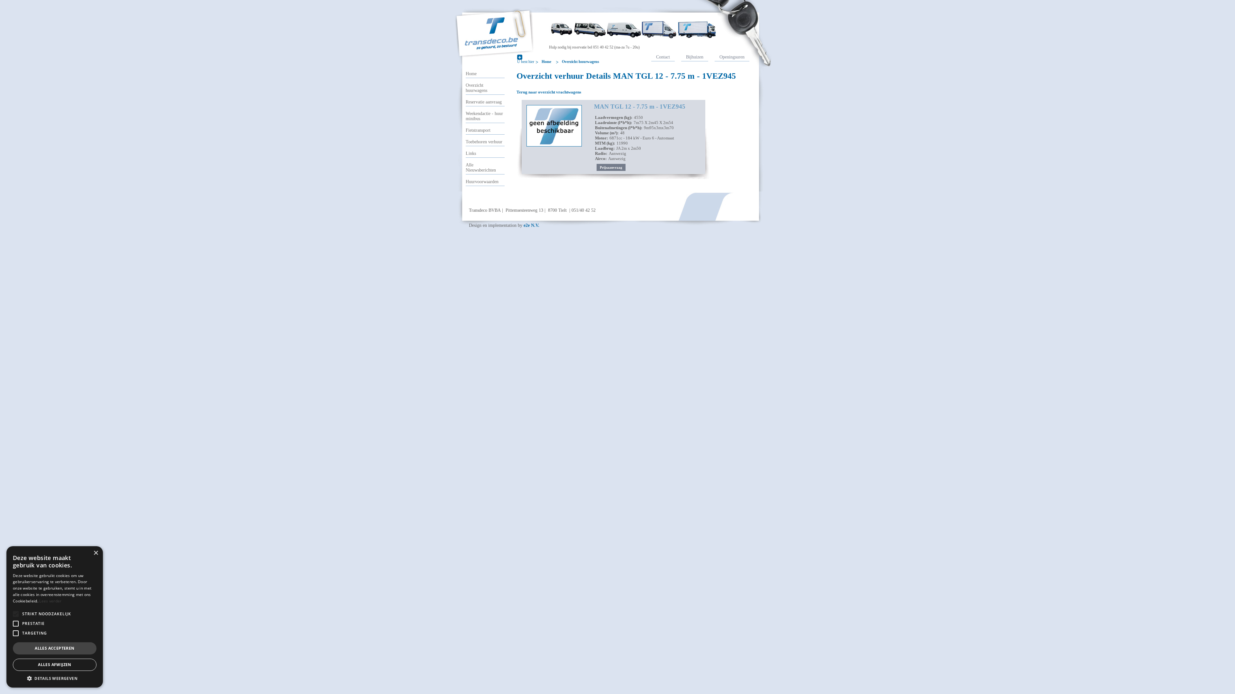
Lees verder (50, 601)
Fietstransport (478, 130)
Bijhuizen (694, 56)
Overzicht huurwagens (580, 62)
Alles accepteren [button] (54, 648)
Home (546, 62)
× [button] (95, 553)
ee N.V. (531, 225)
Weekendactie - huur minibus (484, 116)
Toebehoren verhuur (484, 141)
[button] (15, 614)
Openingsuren (732, 56)
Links (471, 153)
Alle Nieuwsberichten (481, 168)
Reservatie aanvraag (484, 102)
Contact (663, 56)
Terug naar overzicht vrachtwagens (549, 92)
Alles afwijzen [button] (54, 664)
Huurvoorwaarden (482, 181)
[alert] (54, 617)
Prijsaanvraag (611, 167)
